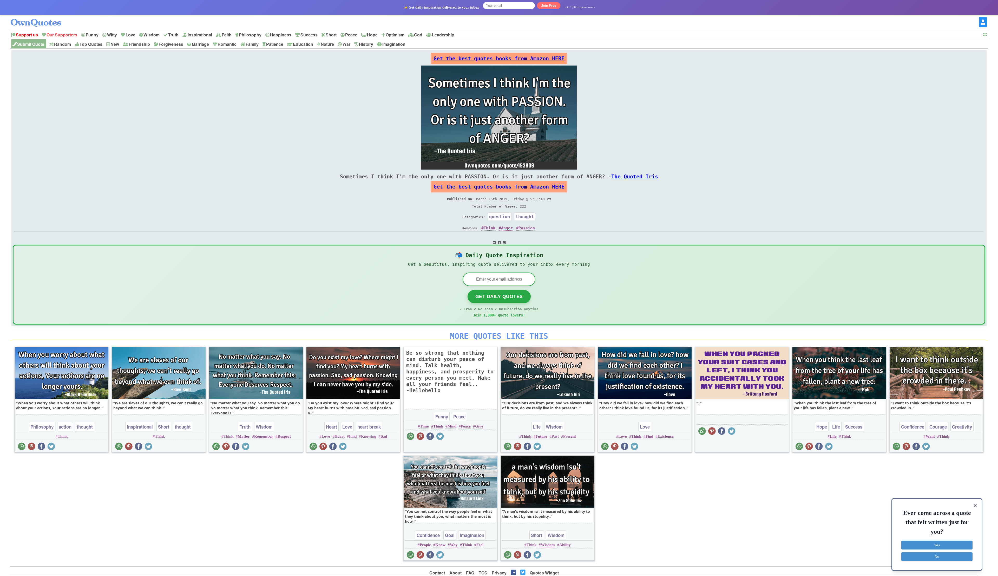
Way (454, 545)
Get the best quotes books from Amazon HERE (499, 58)
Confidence (912, 427)
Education (303, 44)
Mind (452, 426)
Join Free (548, 6)
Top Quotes (91, 44)
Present (569, 436)
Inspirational (200, 35)
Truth (173, 35)
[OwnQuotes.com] (39, 18)
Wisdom (151, 35)
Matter (244, 436)
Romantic (227, 44)
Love (130, 35)
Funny (92, 35)
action (65, 427)
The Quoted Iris (634, 176)
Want (930, 436)
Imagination (393, 44)
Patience (274, 44)
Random (62, 44)
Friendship (139, 44)
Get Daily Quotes (499, 296)
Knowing (368, 436)
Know (440, 545)
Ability (565, 545)
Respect (284, 436)
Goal (450, 535)
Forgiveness (171, 44)
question (499, 216)
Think (489, 228)
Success (309, 35)
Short (331, 35)
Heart (331, 427)
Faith (227, 35)
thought (525, 216)
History (366, 44)
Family (252, 44)
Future (541, 436)
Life (537, 427)
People (425, 545)
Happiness (280, 35)
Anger (507, 228)
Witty (112, 35)
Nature (327, 44)
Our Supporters (62, 35)
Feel (479, 545)
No (937, 556)
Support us (27, 35)
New (114, 44)
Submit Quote (30, 44)
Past (555, 436)
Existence (666, 436)
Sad (384, 436)
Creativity (962, 427)
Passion (526, 228)
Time (424, 426)
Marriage (200, 44)
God (418, 35)
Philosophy (250, 35)
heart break (369, 427)
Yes (937, 545)
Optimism (395, 35)
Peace (351, 35)
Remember (263, 436)
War (346, 44)
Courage (938, 427)
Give (479, 426)
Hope (372, 35)
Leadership (443, 35)
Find (353, 436)
